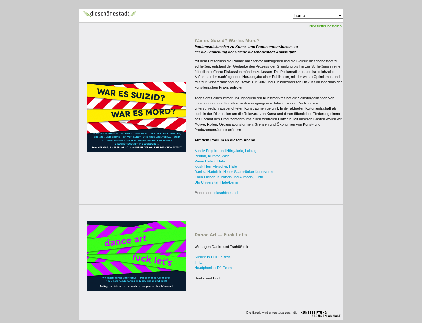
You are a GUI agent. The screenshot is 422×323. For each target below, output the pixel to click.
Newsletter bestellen (325, 26)
